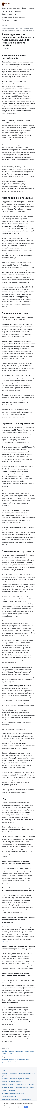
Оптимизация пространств (10, 1099)
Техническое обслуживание (11, 11)
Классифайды (26, 1099)
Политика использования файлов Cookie (15, 1079)
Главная (4, 25)
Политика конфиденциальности (12, 1081)
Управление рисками (9, 20)
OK (26, 1107)
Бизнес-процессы (28, 8)
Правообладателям (8, 1084)
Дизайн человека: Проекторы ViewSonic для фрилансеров (18, 1051)
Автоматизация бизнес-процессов (13, 17)
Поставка (5, 941)
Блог (3, 1070)
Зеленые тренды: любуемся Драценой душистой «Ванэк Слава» (16, 1059)
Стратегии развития (9, 14)
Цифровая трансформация (11, 8)
